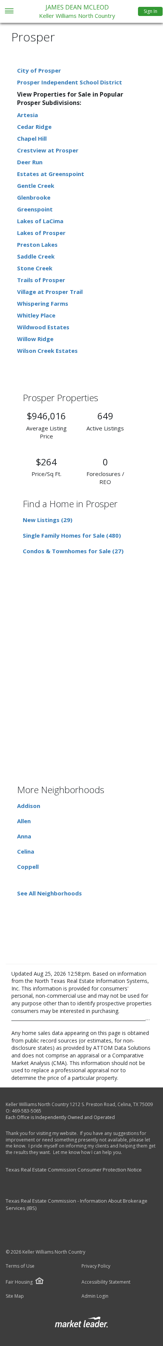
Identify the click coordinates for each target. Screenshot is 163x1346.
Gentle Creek (35, 185)
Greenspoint (35, 209)
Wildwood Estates (43, 327)
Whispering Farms (42, 303)
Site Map (15, 1296)
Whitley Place (36, 315)
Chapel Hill (32, 138)
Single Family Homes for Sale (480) (72, 535)
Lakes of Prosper (41, 233)
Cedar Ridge (34, 126)
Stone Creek (34, 268)
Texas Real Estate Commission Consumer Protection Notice (74, 1169)
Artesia (27, 115)
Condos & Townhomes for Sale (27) (73, 551)
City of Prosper (39, 70)
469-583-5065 (26, 1111)
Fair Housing (19, 1282)
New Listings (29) (47, 520)
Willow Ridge (35, 339)
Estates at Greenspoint (50, 174)
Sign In (150, 11)
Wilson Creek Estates (47, 350)
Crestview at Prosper (47, 150)
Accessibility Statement (106, 1282)
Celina (25, 851)
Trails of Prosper (41, 280)
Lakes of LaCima (40, 221)
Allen (24, 821)
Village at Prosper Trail (50, 291)
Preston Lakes (37, 244)
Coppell (28, 866)
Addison (28, 806)
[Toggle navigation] (9, 11)
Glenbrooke (33, 197)
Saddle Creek (36, 256)
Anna (24, 836)
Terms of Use (20, 1266)
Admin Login (95, 1296)
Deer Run (29, 162)
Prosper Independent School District (69, 82)
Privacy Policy (96, 1266)
